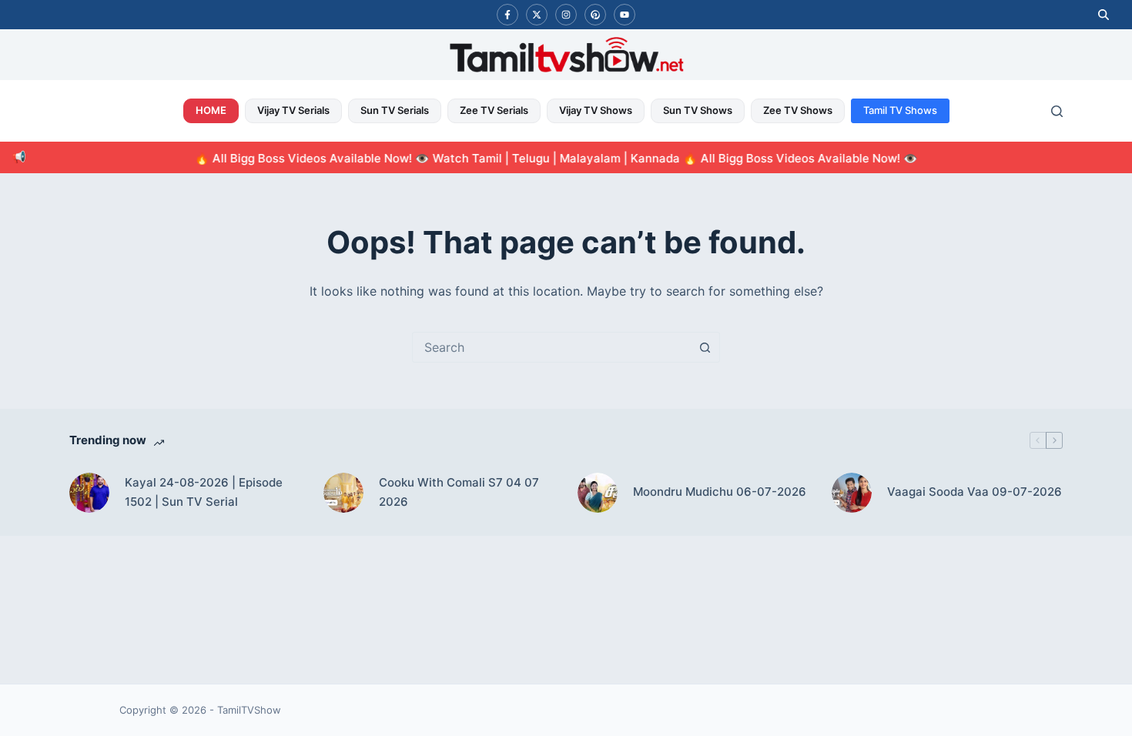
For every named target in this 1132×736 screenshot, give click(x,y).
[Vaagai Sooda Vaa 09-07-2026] (852, 493)
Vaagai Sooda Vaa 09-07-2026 (974, 491)
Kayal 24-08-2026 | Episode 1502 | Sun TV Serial (204, 492)
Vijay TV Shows (595, 110)
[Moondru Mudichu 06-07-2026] (598, 493)
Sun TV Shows (697, 110)
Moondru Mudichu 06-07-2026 (719, 491)
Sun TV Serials (394, 110)
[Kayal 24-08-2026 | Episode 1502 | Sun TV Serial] (89, 493)
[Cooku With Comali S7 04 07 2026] (343, 493)
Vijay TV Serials (293, 110)
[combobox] (551, 347)
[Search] (1057, 111)
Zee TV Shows (797, 110)
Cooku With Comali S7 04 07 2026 (459, 492)
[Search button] (704, 347)
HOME (211, 110)
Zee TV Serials (494, 110)
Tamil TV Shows (900, 110)
